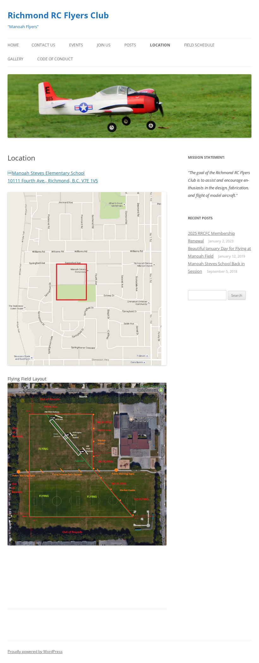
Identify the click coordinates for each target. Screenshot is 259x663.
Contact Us (43, 45)
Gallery (15, 59)
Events (76, 45)
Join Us (104, 45)
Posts (130, 45)
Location (160, 45)
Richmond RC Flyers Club (58, 15)
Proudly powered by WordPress (35, 651)
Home (13, 45)
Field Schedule (199, 45)
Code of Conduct (55, 59)
